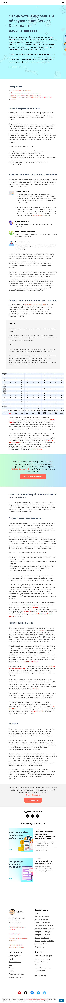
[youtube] (20, 992)
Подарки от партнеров (16, 974)
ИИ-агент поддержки (42, 916)
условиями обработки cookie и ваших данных (35, 999)
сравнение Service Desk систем (35, 305)
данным (29, 605)
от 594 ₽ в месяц (36, 449)
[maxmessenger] (45, 992)
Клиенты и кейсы (15, 962)
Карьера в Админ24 (15, 977)
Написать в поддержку (42, 959)
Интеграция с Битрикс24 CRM (44, 941)
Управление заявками (42, 919)
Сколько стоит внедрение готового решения (26, 95)
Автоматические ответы (43, 922)
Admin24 (43, 630)
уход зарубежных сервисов (41, 215)
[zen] (26, 992)
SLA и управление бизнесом (44, 926)
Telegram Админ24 (41, 962)
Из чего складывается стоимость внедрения (26, 93)
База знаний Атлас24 (41, 944)
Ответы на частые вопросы (44, 956)
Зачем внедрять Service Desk (21, 91)
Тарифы (11, 959)
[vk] (33, 992)
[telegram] (39, 992)
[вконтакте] (28, 816)
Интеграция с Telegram (42, 935)
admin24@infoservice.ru (42, 968)
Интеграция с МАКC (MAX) (43, 932)
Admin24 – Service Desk (20, 469)
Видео (11, 968)
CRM (36, 913)
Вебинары (12, 971)
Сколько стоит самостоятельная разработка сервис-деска (31, 97)
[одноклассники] (38, 816)
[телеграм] (33, 816)
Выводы (13, 100)
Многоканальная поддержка (44, 929)
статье (35, 689)
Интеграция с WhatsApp (42, 938)
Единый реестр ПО (15, 934)
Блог (10, 965)
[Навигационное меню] (63, 2)
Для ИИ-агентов (40, 975)
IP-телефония (39, 947)
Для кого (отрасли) (15, 956)
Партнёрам (38, 965)
